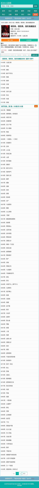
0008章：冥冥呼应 (6, 135)
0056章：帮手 (5, 309)
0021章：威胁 (5, 182)
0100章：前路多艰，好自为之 (9, 469)
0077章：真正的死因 (7, 386)
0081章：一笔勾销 (6, 400)
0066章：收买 (5, 346)
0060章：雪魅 (5, 324)
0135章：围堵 (5, 88)
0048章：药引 (5, 280)
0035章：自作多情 (6, 233)
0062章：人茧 (5, 331)
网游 (35, 11)
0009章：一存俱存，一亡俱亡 (9, 139)
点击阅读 (28, 40)
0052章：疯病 (5, 295)
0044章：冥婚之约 (6, 266)
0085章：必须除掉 (6, 415)
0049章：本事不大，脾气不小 (9, 284)
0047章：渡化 (5, 277)
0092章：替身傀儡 (6, 440)
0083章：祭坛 (5, 407)
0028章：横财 (5, 208)
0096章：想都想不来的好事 (8, 455)
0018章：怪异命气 (6, 172)
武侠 (16, 11)
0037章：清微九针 (6, 241)
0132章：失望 (5, 99)
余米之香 (17, 29)
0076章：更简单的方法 (7, 382)
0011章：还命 (5, 146)
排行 (22, 14)
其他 (16, 14)
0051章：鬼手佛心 (6, 291)
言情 (10, 14)
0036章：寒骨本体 (6, 237)
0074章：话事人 (5, 375)
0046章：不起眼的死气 (7, 273)
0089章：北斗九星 (6, 429)
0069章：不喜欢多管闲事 (8, 357)
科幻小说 (11, 22)
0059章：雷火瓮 (5, 320)
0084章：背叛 (5, 411)
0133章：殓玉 (5, 95)
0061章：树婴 (5, 328)
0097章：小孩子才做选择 (8, 458)
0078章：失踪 (5, 389)
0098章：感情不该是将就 (8, 462)
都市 (22, 11)
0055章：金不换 (5, 306)
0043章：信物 (5, 262)
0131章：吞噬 (5, 102)
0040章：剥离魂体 (6, 251)
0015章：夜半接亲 (6, 161)
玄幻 (10, 11)
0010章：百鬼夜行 (6, 143)
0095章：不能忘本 (6, 451)
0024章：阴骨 (5, 193)
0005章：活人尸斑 (6, 124)
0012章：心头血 (5, 150)
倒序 (36, 106)
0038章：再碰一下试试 (7, 244)
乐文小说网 (6, 2)
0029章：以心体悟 (6, 211)
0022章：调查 (5, 186)
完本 (29, 14)
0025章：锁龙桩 (5, 197)
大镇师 (10, 50)
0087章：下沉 (5, 422)
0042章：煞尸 (5, 259)
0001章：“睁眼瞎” (6, 110)
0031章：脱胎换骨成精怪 (8, 219)
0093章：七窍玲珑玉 (7, 444)
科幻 (3, 14)
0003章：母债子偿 (6, 117)
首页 (3, 11)
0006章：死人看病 (6, 128)
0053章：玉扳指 (5, 299)
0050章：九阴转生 (6, 288)
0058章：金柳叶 (5, 317)
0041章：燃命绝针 (6, 255)
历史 (29, 11)
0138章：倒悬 (5, 77)
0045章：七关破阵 (6, 270)
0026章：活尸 (5, 201)
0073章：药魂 (5, 371)
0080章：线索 (5, 396)
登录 (35, 14)
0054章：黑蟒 (5, 302)
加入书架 (10, 40)
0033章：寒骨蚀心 (6, 226)
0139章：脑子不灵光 (7, 73)
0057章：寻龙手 (5, 313)
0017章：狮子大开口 (7, 168)
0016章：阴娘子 (5, 164)
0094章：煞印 (5, 447)
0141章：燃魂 (5, 66)
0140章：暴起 (5, 70)
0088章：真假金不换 (7, 426)
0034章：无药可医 (6, 230)
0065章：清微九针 (6, 342)
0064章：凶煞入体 (6, 338)
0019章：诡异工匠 (6, 175)
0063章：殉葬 (5, 335)
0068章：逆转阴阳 (6, 353)
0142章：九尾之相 (22, 36)
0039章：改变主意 (6, 248)
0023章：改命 (5, 190)
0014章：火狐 (5, 157)
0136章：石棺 (5, 84)
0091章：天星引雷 (6, 436)
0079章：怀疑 (5, 393)
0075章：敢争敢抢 (6, 378)
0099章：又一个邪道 (7, 465)
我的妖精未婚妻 (17, 50)
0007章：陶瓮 (5, 132)
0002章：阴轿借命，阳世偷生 (9, 114)
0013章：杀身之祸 (6, 153)
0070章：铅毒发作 (6, 360)
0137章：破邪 (5, 80)
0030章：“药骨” (5, 215)
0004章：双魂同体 (6, 121)
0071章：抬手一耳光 (7, 364)
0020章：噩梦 (5, 179)
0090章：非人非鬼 (6, 433)
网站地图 (19, 485)
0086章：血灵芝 (5, 418)
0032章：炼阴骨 (5, 222)
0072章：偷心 (5, 367)
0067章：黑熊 (5, 349)
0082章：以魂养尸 (6, 404)
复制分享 (34, 55)
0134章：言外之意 (6, 91)
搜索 (35, 6)
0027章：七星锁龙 (6, 204)
